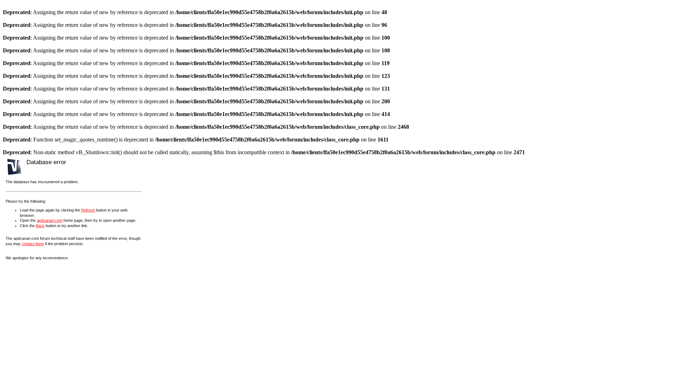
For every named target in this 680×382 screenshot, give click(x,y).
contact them (33, 244)
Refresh (88, 210)
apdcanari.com (49, 220)
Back (40, 226)
